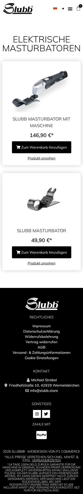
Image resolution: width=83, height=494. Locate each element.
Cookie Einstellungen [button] (41, 358)
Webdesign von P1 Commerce (53, 451)
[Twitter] (46, 414)
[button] (58, 8)
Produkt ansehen (41, 158)
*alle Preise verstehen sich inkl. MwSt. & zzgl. (41, 458)
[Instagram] (37, 414)
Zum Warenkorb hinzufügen (43, 147)
